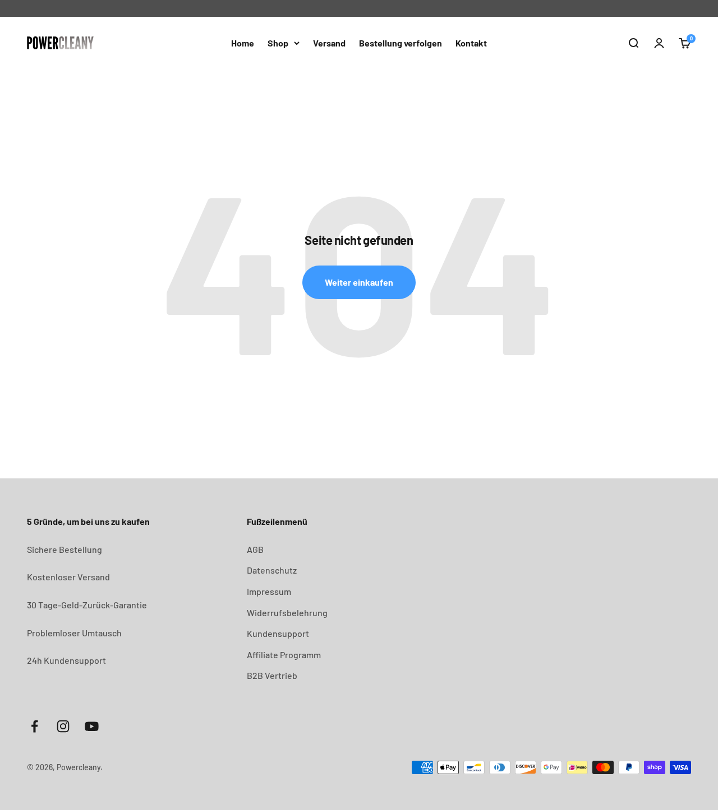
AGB (255, 549)
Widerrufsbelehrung (287, 612)
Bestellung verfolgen (400, 43)
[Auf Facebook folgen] (34, 726)
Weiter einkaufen (359, 282)
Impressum (269, 591)
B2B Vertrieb (272, 675)
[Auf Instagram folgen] (63, 726)
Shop (278, 43)
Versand (329, 43)
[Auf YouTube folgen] (91, 726)
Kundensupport (278, 633)
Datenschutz (272, 570)
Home (242, 43)
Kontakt (471, 43)
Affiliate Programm (284, 654)
